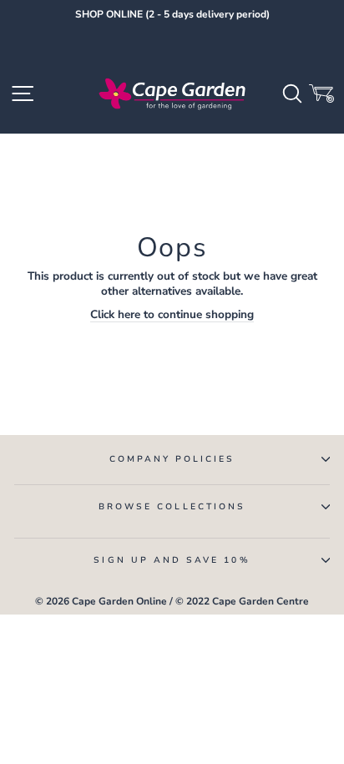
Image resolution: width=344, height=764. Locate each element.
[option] (172, 15)
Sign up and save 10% (172, 560)
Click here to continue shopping (172, 314)
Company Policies (172, 459)
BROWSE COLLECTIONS (172, 507)
